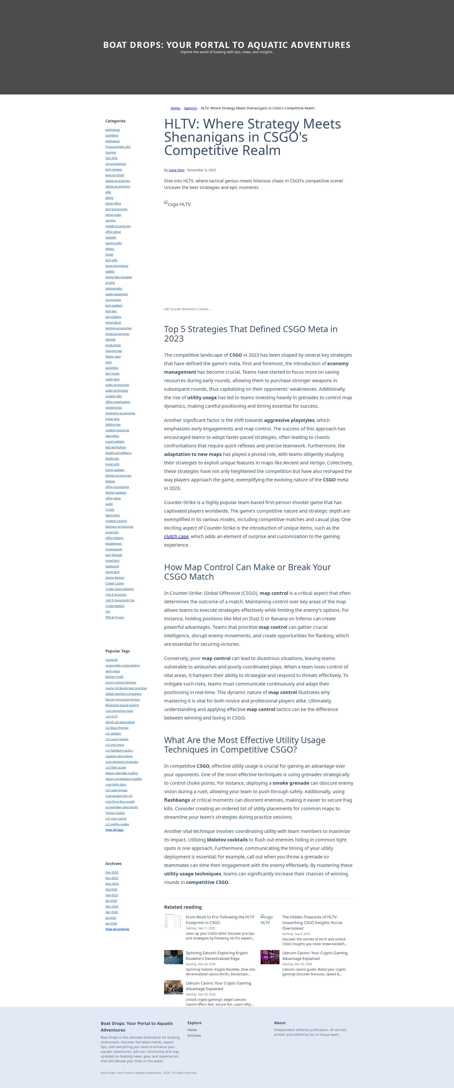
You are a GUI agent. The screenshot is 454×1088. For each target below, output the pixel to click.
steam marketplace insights (123, 779)
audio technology (116, 391)
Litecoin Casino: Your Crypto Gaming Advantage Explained (315, 955)
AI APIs (110, 283)
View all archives (117, 929)
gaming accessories (118, 328)
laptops (110, 481)
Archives (194, 1035)
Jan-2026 (111, 901)
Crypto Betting (114, 606)
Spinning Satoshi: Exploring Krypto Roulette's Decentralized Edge (217, 955)
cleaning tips (113, 351)
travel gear (112, 419)
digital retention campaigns (123, 694)
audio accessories (117, 385)
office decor (113, 232)
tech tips (111, 311)
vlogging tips (113, 408)
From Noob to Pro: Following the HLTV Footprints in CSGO (220, 919)
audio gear (112, 379)
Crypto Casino (114, 583)
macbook (111, 660)
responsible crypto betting (122, 666)
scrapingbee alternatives (121, 807)
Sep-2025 (111, 895)
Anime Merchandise (118, 277)
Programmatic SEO (118, 147)
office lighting (114, 538)
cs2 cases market (116, 739)
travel (109, 255)
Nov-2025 (111, 878)
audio (109, 504)
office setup (113, 498)
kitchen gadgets (115, 493)
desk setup (112, 671)
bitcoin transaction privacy (122, 700)
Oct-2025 (111, 889)
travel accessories (117, 334)
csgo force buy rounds (120, 802)
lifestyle (110, 340)
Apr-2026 (111, 912)
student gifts (113, 396)
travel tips (111, 532)
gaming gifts (113, 243)
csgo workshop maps (119, 711)
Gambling (111, 135)
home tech (112, 572)
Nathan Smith (114, 677)
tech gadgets (113, 306)
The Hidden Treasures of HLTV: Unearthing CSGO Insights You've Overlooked (312, 922)
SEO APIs (111, 158)
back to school (114, 175)
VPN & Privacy (114, 617)
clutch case (176, 536)
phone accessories (117, 186)
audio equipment (116, 294)
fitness (109, 249)
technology (112, 130)
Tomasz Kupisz (115, 813)
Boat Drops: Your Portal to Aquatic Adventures (227, 45)
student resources (117, 430)
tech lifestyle (113, 555)
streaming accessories (120, 413)
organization (113, 549)
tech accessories (116, 209)
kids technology (115, 447)
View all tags (114, 830)
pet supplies (113, 317)
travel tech (112, 561)
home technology (116, 266)
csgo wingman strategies (121, 762)
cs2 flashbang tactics (119, 751)
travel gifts (112, 464)
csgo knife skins (115, 785)
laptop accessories (117, 181)
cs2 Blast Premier (117, 728)
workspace (112, 141)
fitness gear (113, 357)
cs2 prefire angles (117, 824)
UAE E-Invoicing (115, 595)
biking (109, 198)
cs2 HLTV (111, 717)
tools (108, 362)
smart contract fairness (120, 683)
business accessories (119, 527)
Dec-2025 (111, 872)
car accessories (115, 164)
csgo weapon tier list (118, 796)
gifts (108, 192)
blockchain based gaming (122, 705)
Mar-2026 (111, 906)
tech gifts (111, 260)
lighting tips (113, 425)
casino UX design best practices (126, 688)
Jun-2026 (111, 923)
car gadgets (113, 734)
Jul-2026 (110, 918)
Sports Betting (114, 578)
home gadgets (114, 470)
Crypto (109, 510)
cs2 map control (116, 819)
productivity (113, 345)
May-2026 (112, 884)
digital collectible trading (121, 773)
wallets (110, 272)
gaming (110, 220)
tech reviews (113, 169)
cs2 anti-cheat (114, 745)
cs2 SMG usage (115, 768)
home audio (113, 215)
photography (113, 289)
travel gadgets (114, 442)
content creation (116, 521)
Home (175, 108)
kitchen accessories (118, 476)
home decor (113, 323)
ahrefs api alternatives (120, 722)
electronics (112, 515)
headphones (113, 544)
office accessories (117, 487)
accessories (113, 300)
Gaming (190, 108)
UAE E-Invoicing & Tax (119, 600)
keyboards (112, 566)
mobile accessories (118, 226)
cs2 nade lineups (116, 790)
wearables (112, 436)
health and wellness (118, 453)
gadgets (110, 238)
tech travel (112, 374)
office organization (117, 402)
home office (113, 203)
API (107, 612)
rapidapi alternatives (119, 756)
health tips (112, 459)
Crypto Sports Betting (119, 589)
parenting (111, 368)
